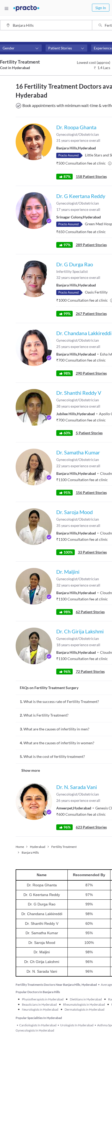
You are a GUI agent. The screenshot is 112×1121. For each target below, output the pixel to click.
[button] (21, 48)
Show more (30, 770)
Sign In (100, 7)
